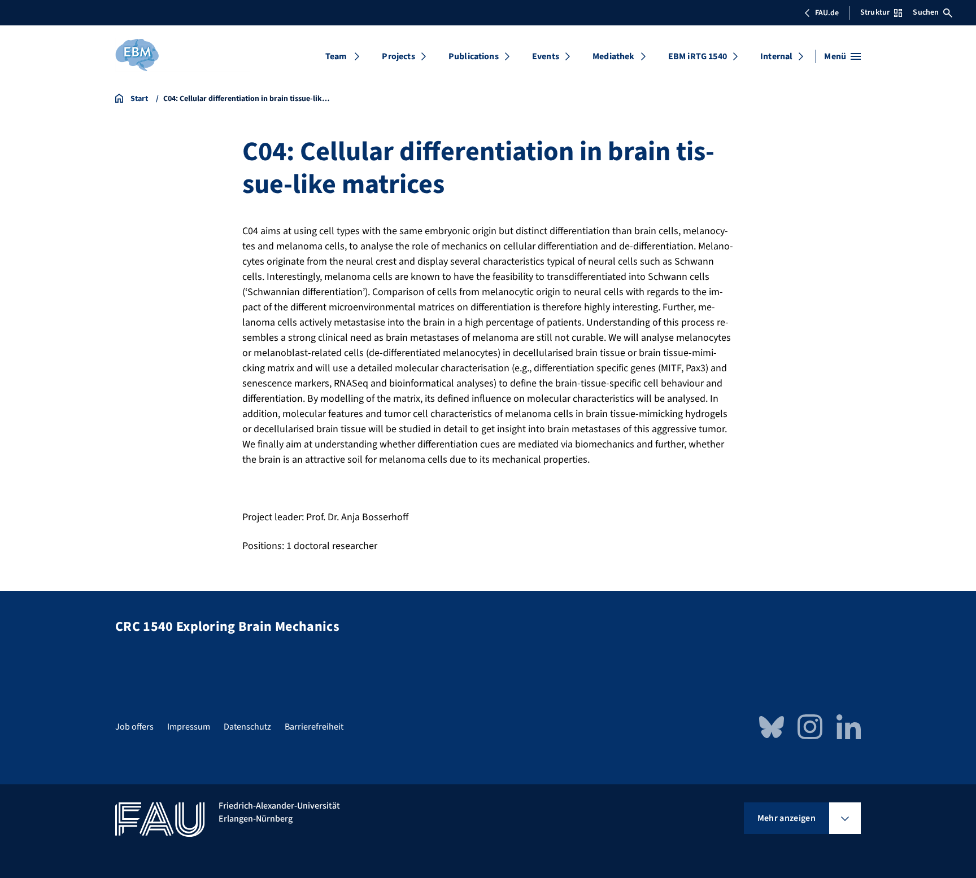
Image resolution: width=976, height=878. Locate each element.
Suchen (926, 12)
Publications (473, 56)
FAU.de (827, 13)
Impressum (188, 727)
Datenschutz (247, 727)
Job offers (134, 727)
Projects (398, 56)
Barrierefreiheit (314, 727)
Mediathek (613, 56)
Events (545, 56)
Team (336, 56)
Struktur (875, 12)
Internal (776, 56)
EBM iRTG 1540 (697, 56)
